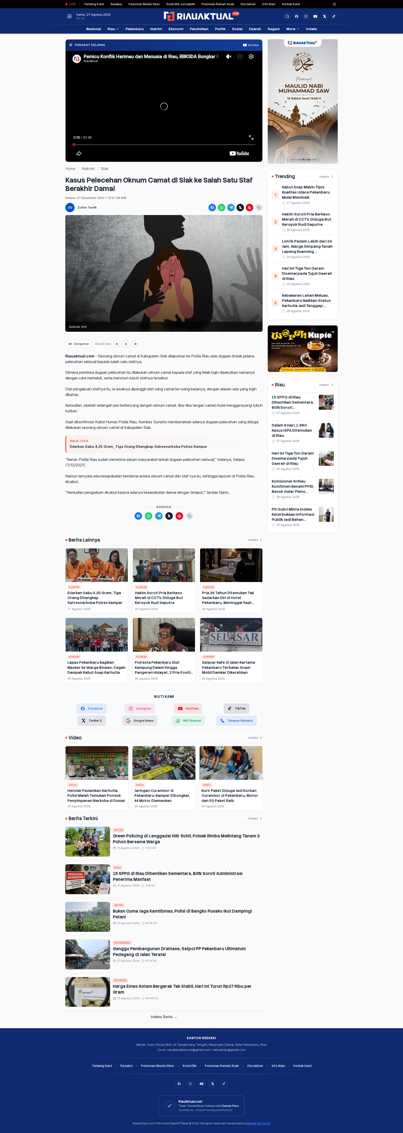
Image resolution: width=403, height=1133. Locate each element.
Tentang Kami (94, 4)
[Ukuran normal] (126, 344)
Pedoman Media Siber (144, 4)
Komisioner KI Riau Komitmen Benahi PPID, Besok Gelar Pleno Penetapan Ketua (293, 489)
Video (73, 785)
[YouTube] (201, 1084)
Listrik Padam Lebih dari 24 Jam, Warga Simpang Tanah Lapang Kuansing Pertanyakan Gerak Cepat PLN (307, 251)
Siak (104, 168)
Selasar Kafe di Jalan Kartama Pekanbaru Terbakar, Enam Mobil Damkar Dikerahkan (228, 667)
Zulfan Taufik (87, 207)
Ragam (274, 29)
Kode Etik (189, 1066)
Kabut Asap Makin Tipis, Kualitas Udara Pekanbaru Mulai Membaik (306, 192)
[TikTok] (224, 1084)
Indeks (311, 29)
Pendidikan (199, 29)
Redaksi (116, 4)
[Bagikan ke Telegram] (231, 207)
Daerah (255, 29)
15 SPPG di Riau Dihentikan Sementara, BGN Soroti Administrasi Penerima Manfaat (293, 407)
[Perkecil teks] (117, 344)
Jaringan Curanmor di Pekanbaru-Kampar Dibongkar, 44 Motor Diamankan (162, 795)
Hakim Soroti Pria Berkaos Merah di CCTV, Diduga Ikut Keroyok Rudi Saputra (159, 597)
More (290, 29)
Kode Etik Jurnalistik (181, 4)
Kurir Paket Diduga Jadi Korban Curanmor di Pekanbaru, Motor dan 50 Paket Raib (230, 795)
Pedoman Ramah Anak (218, 4)
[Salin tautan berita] (259, 207)
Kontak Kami (291, 4)
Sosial (237, 29)
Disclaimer (248, 4)
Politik (220, 29)
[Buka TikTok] (334, 16)
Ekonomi (176, 29)
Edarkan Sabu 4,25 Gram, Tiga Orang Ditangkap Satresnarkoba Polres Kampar (138, 446)
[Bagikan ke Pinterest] (249, 207)
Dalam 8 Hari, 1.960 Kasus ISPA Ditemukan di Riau (292, 430)
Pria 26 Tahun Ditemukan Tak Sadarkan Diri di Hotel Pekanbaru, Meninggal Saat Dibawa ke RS (228, 600)
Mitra (118, 830)
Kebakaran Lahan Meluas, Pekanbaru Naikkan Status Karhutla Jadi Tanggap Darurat (306, 303)
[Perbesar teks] (135, 344)
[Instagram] (190, 1084)
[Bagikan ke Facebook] (212, 207)
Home (70, 168)
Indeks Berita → (164, 1016)
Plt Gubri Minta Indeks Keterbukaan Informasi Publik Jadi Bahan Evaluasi (293, 517)
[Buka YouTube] (315, 16)
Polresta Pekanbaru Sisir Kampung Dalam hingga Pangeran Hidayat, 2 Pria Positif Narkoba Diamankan (163, 670)
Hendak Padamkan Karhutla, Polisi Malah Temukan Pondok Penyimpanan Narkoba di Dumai (96, 795)
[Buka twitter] (324, 16)
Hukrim (156, 29)
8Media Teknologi (258, 1123)
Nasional (93, 29)
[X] (212, 1084)
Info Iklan (268, 4)
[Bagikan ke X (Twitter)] (240, 207)
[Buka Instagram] (306, 16)
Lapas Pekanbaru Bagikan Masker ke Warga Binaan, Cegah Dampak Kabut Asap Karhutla (96, 667)
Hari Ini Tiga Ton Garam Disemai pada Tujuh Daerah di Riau (307, 273)
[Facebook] (296, 16)
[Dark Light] (334, 4)
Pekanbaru (135, 29)
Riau (111, 29)
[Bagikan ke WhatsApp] (221, 207)
